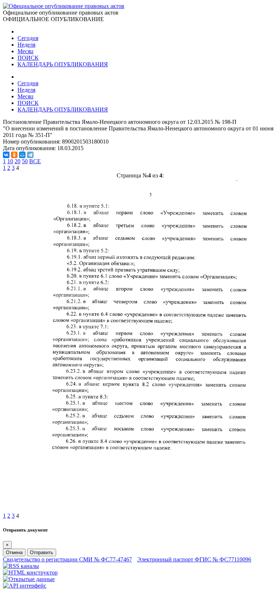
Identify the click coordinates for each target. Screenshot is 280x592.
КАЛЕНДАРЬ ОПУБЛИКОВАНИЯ (63, 64)
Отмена (14, 552)
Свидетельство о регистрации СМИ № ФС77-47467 (67, 559)
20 (17, 161)
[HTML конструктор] (30, 572)
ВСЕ (35, 161)
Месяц (26, 51)
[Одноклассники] (14, 155)
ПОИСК (28, 58)
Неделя (26, 45)
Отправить (41, 552)
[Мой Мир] (22, 155)
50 (25, 161)
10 (10, 161)
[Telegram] (30, 155)
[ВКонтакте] (6, 155)
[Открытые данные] (29, 579)
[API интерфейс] (24, 586)
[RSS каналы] (21, 566)
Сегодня (28, 38)
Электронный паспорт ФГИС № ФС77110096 (194, 559)
